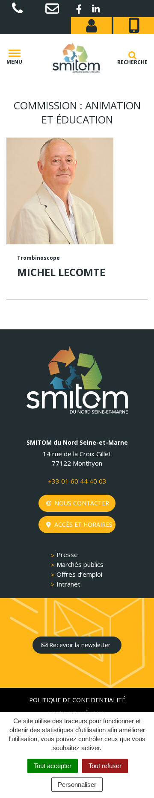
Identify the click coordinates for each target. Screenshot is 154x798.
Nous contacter (81, 503)
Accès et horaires (83, 524)
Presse (67, 554)
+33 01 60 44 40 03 (77, 481)
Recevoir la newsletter (78, 645)
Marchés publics (80, 564)
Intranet (68, 584)
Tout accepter (52, 765)
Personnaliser (77, 784)
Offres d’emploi (79, 574)
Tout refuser (105, 765)
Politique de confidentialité (77, 700)
